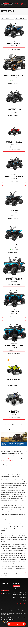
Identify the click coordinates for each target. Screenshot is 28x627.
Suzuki (10, 457)
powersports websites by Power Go (19, 617)
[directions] (22, 4)
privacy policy (18, 613)
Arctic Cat (5, 460)
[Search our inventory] (15, 4)
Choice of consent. (6, 614)
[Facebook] (18, 603)
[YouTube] (22, 603)
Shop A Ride (9, 619)
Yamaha (5, 457)
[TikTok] (25, 603)
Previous (7, 424)
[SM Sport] (7, 4)
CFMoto (10, 458)
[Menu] (25, 3)
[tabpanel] (19, 595)
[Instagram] (20, 603)
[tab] (16, 586)
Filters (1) (8, 18)
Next (22, 424)
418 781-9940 (6, 593)
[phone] (18, 4)
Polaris (11, 460)
